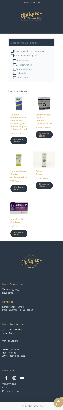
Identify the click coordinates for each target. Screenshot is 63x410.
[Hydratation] (14, 73)
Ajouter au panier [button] (18, 140)
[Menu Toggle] (31, 27)
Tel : (4, 289)
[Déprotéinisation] (14, 69)
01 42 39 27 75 (12, 289)
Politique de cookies (12, 391)
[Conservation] (14, 60)
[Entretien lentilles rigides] (12, 55)
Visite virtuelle (9, 384)
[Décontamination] (14, 64)
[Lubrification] (14, 77)
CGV (4, 387)
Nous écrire (7, 293)
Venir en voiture (10, 341)
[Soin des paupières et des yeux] (12, 51)
